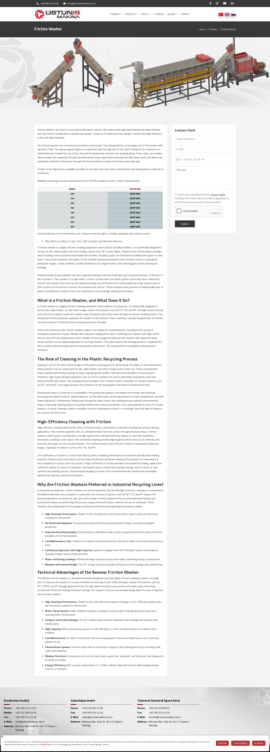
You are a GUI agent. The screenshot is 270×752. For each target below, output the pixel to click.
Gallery (171, 14)
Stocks (145, 14)
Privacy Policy (218, 194)
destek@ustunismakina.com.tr (165, 717)
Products (130, 14)
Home (202, 29)
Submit (185, 224)
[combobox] (178, 159)
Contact (185, 14)
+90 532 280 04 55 (25, 712)
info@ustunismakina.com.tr (81, 3)
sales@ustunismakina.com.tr (97, 717)
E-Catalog (159, 14)
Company (115, 14)
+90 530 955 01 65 (92, 708)
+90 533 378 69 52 (159, 708)
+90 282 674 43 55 (49, 3)
